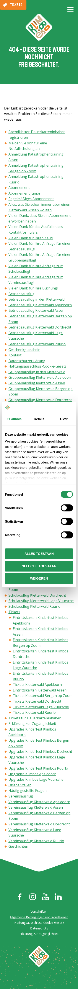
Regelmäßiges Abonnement (31, 198)
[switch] (67, 508)
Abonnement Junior (24, 193)
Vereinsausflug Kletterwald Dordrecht (39, 824)
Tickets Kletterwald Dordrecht (37, 701)
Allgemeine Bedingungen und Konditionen (39, 917)
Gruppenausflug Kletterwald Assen (36, 383)
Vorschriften (39, 911)
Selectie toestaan (39, 566)
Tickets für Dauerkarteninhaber (34, 718)
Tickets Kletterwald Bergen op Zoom (42, 695)
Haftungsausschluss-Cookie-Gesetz (37, 366)
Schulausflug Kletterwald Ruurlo (34, 606)
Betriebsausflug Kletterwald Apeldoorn (40, 305)
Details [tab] (39, 419)
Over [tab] (63, 419)
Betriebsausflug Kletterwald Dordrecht (39, 327)
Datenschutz (39, 928)
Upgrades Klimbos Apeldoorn (32, 774)
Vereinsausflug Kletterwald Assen (35, 807)
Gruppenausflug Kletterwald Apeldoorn (40, 377)
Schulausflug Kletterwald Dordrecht (37, 595)
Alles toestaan (39, 554)
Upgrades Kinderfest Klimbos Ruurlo (38, 768)
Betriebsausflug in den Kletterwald (36, 299)
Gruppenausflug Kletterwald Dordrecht (40, 399)
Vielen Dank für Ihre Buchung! (33, 288)
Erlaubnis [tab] (14, 419)
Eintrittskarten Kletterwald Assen (40, 690)
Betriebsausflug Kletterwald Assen (36, 310)
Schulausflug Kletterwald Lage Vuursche (41, 600)
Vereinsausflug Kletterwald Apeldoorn (39, 801)
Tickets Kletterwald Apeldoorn (37, 684)
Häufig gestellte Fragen (27, 790)
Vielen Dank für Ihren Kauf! (30, 238)
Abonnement (19, 187)
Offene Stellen (19, 785)
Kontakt (14, 355)
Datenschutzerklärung (26, 360)
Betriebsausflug (21, 293)
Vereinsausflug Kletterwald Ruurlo (36, 840)
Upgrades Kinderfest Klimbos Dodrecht (40, 751)
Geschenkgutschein (24, 349)
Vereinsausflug (20, 796)
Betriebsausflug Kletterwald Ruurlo (37, 344)
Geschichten (18, 846)
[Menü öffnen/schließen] (70, 10)
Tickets (16, 4)
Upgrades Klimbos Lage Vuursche (35, 779)
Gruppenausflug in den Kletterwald (36, 372)
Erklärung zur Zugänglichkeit (32, 723)
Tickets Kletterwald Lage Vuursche (41, 707)
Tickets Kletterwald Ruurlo (34, 712)
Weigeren (39, 578)
